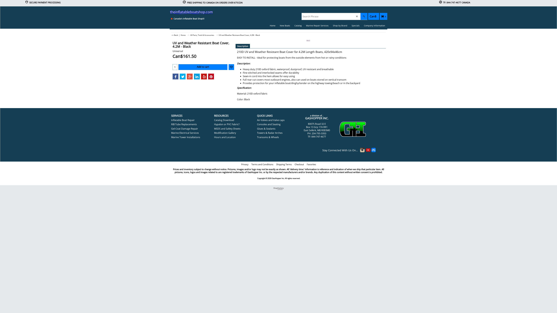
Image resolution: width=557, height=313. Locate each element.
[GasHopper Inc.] (187, 12)
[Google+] (190, 76)
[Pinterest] (211, 76)
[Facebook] (175, 76)
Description (242, 46)
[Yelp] (204, 76)
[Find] (363, 16)
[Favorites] (231, 67)
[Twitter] (183, 76)
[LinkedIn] (197, 76)
